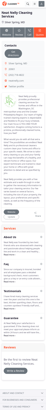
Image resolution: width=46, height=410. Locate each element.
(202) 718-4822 (16, 74)
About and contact (13, 393)
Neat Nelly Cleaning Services (17, 14)
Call (29, 34)
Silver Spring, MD (15, 22)
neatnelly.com (16, 80)
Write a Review (15, 370)
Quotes (40, 34)
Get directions (13, 53)
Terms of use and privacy (16, 406)
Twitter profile (16, 86)
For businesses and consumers (20, 399)
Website (6, 34)
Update (11, 216)
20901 (12, 69)
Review (19, 34)
